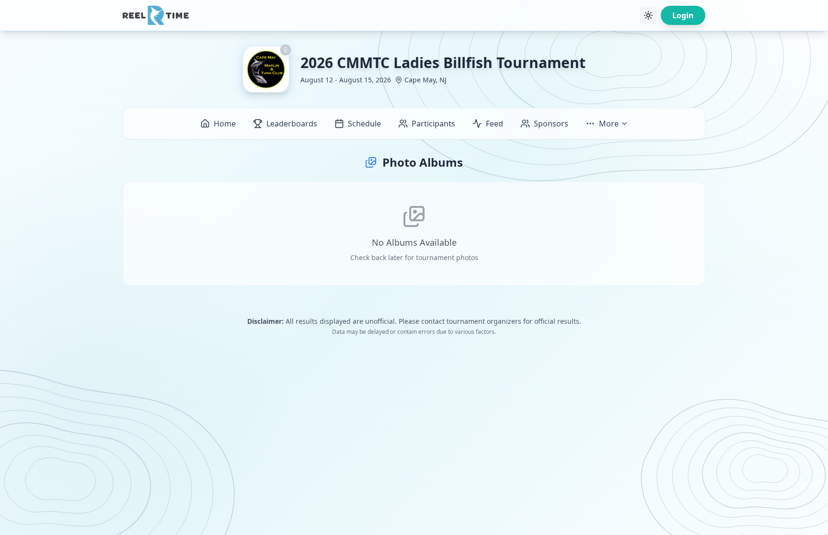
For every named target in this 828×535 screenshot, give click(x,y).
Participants (433, 123)
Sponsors (551, 123)
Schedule (364, 123)
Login (683, 15)
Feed (494, 123)
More (609, 123)
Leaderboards (291, 123)
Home (225, 123)
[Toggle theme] (648, 15)
